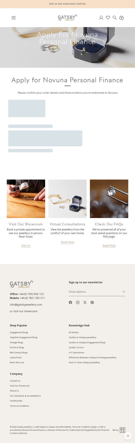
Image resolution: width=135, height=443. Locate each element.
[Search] (115, 18)
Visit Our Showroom (20, 385)
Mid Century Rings (19, 352)
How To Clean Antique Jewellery (84, 362)
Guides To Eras (76, 347)
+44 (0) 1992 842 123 (31, 294)
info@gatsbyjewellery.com (26, 304)
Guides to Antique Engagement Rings (87, 342)
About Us (14, 390)
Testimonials (16, 400)
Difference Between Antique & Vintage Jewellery (92, 357)
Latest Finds (16, 357)
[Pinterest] (92, 302)
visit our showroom (25, 311)
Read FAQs (109, 245)
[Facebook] (70, 302)
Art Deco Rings (17, 347)
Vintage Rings (16, 342)
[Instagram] (77, 302)
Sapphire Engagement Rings (24, 337)
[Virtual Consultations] (67, 199)
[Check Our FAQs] (109, 199)
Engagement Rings (19, 332)
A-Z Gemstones (76, 352)
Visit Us (25, 245)
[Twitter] (85, 302)
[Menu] (15, 17)
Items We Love (17, 362)
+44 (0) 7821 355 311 (32, 298)
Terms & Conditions (19, 405)
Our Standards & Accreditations (25, 395)
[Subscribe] (123, 291)
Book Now (67, 242)
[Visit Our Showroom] (26, 199)
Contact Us (15, 380)
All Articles (74, 332)
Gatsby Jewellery (24, 426)
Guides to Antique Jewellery (82, 337)
